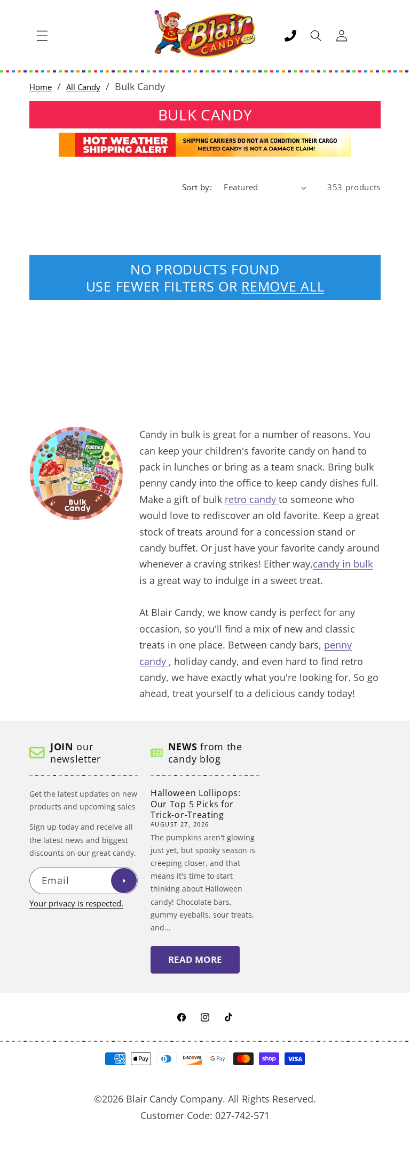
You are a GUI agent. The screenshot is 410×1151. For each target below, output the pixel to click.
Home (40, 87)
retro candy (252, 499)
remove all (282, 286)
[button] (42, 35)
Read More (195, 959)
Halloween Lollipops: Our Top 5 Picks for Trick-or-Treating (196, 804)
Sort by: (197, 187)
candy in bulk (343, 563)
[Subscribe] (124, 881)
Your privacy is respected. (76, 903)
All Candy (83, 87)
